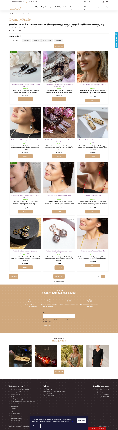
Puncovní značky (15, 413)
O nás (12, 396)
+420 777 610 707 (32, 1)
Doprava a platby (15, 394)
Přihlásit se (47, 326)
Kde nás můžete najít (16, 418)
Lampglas (106, 394)
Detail (25, 99)
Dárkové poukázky (16, 403)
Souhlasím (81, 420)
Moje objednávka (15, 420)
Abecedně (58, 40)
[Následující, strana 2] (103, 276)
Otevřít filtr (59, 46)
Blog (12, 415)
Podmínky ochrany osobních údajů (20, 389)
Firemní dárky (14, 406)
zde (71, 421)
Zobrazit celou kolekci (15, 31)
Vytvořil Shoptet (105, 426)
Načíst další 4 (59, 276)
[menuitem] (35, 6)
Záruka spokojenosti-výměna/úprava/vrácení (23, 401)
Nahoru (14, 276)
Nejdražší (36, 40)
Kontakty (13, 408)
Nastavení (36, 426)
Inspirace (13, 411)
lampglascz (106, 396)
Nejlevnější (26, 40)
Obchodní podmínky (16, 392)
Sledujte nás (59, 371)
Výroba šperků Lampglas (17, 399)
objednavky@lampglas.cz (18, 1)
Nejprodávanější (47, 40)
